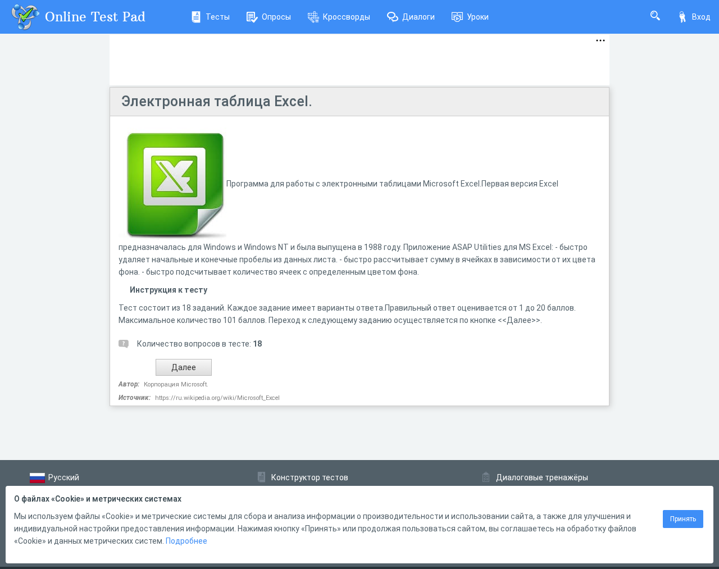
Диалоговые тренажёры (542, 477)
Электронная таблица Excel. (216, 101)
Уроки (478, 16)
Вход (701, 16)
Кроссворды (346, 16)
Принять (683, 519)
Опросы (276, 16)
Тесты (218, 16)
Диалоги (418, 16)
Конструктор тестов (309, 477)
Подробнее (186, 540)
